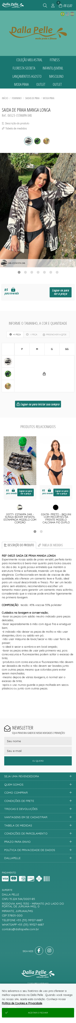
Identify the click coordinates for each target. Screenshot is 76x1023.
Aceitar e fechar (38, 1012)
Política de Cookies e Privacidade (22, 1003)
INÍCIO (5, 98)
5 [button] (44, 272)
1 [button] (19, 272)
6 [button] (51, 272)
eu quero (38, 761)
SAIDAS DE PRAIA (32, 98)
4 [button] (38, 272)
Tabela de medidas (52, 545)
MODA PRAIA (48, 98)
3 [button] (32, 272)
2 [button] (25, 272)
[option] (38, 210)
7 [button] (57, 272)
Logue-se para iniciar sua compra (39, 404)
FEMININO (17, 98)
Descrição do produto (21, 545)
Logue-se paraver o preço (60, 292)
